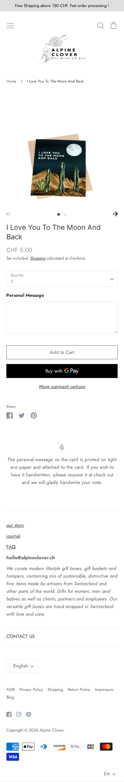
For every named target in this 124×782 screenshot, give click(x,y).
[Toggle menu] (10, 25)
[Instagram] (16, 714)
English (20, 665)
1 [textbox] (12, 281)
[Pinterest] (26, 714)
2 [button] (65, 214)
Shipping (37, 258)
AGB (10, 689)
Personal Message (25, 295)
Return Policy (79, 689)
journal (13, 536)
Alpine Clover (51, 730)
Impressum (104, 689)
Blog (10, 697)
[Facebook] (6, 714)
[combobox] (62, 279)
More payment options (62, 386)
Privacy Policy (31, 689)
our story (15, 525)
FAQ (11, 546)
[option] (62, 149)
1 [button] (58, 214)
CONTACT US (20, 636)
